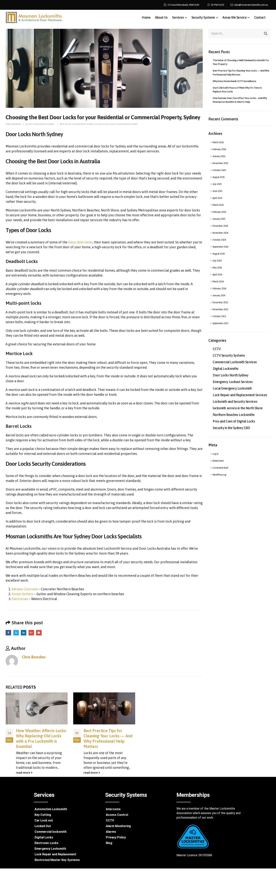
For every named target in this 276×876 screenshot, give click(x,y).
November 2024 (220, 232)
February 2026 (219, 149)
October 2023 (219, 316)
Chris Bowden (13, 124)
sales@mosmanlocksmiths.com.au (251, 4)
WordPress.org (219, 474)
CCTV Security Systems (229, 355)
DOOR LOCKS (101, 124)
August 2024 (219, 253)
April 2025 (217, 198)
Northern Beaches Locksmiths (234, 415)
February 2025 (219, 211)
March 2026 (218, 142)
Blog (109, 843)
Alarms (111, 831)
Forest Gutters (22, 594)
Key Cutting (43, 815)
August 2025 (219, 177)
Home (146, 17)
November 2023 (220, 309)
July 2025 (217, 184)
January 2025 (219, 218)
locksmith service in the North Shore (238, 408)
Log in (216, 453)
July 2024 (217, 260)
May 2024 (217, 267)
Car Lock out (44, 820)
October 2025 (219, 170)
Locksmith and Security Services (235, 401)
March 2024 (218, 281)
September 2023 (220, 323)
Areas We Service (234, 17)
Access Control (117, 815)
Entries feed (218, 460)
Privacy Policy (116, 837)
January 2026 (219, 156)
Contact (259, 17)
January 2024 (219, 295)
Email (38, 632)
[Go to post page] (37, 708)
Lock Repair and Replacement (55, 854)
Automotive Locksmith (51, 809)
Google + (31, 632)
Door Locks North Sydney (40, 124)
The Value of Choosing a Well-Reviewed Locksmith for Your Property (241, 62)
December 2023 (220, 302)
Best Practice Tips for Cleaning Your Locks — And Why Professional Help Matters (241, 72)
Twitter (16, 632)
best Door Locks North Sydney (77, 124)
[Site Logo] (34, 17)
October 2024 (219, 239)
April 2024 (217, 274)
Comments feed (220, 467)
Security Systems (203, 17)
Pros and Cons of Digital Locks (234, 421)
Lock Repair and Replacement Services (240, 395)
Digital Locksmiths (225, 369)
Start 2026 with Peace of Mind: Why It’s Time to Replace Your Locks (237, 89)
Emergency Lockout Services (233, 382)
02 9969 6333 (217, 4)
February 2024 (219, 288)
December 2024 (220, 225)
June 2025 (217, 191)
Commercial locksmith (50, 831)
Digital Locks (44, 837)
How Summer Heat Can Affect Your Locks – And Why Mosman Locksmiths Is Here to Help (240, 100)
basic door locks (80, 242)
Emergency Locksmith (50, 848)
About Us (161, 17)
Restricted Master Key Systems (57, 860)
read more (23, 772)
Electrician (20, 599)
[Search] (265, 33)
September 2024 (220, 246)
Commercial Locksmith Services (235, 362)
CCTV (217, 349)
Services (178, 17)
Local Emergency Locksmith (232, 388)
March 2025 (218, 205)
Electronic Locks (46, 843)
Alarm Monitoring (118, 826)
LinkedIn (23, 632)
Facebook (8, 632)
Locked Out (43, 826)
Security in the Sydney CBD (231, 428)
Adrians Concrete (25, 589)
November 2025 (220, 163)
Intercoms (113, 809)
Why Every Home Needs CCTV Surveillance (234, 81)
